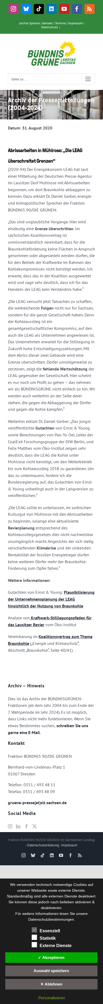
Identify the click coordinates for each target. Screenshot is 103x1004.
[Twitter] (34, 826)
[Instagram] (10, 826)
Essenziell (50, 931)
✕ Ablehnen (51, 984)
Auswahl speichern (51, 970)
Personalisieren (51, 998)
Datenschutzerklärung (43, 845)
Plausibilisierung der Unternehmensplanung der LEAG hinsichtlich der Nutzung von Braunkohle (51, 599)
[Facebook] (26, 826)
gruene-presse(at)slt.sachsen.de (37, 802)
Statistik (48, 938)
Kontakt (47, 23)
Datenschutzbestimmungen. (51, 919)
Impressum (75, 23)
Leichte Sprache (29, 23)
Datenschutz (49, 27)
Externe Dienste (56, 945)
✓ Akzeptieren (51, 957)
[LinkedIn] (18, 826)
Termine (60, 23)
